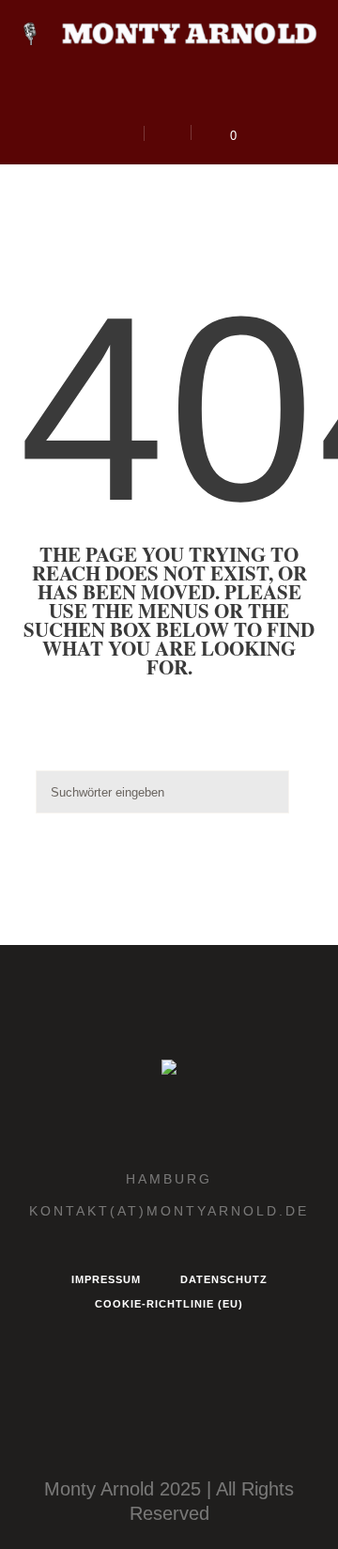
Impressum (106, 1279)
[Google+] (166, 98)
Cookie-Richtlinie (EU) (169, 1303)
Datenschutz (224, 1279)
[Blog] (195, 98)
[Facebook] (137, 98)
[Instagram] (108, 98)
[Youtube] (224, 98)
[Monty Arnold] (169, 32)
